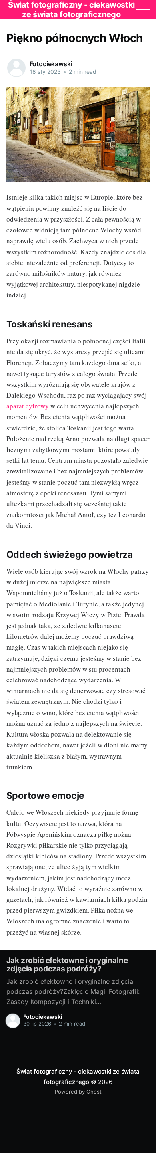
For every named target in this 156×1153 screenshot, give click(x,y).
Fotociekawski (51, 64)
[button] (143, 9)
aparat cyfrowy (27, 405)
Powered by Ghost (78, 1091)
